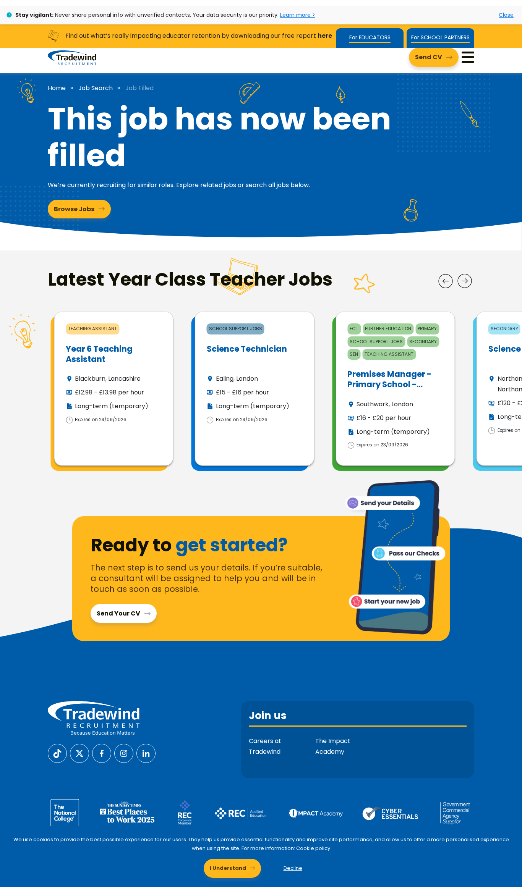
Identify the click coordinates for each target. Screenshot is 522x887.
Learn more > (297, 15)
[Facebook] (101, 752)
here (325, 35)
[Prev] (445, 281)
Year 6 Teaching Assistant (99, 354)
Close (506, 15)
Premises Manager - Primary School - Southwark (389, 384)
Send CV (428, 57)
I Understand (228, 868)
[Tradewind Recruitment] (72, 57)
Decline (293, 868)
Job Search (95, 88)
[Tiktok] (57, 752)
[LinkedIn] (146, 752)
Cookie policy (313, 848)
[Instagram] (123, 752)
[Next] (464, 281)
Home (57, 88)
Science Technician (247, 348)
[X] (79, 752)
